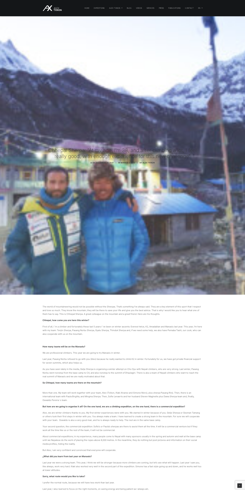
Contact (189, 8)
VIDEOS (139, 8)
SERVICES (150, 8)
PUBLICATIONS (174, 8)
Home (87, 8)
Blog (129, 8)
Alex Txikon (114, 8)
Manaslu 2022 (128, 163)
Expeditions (99, 8)
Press (161, 8)
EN (199, 8)
